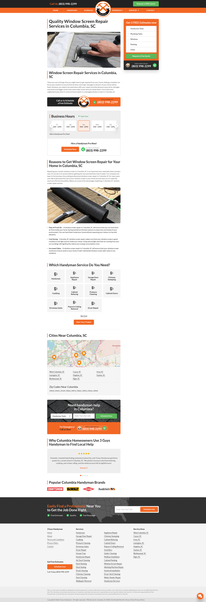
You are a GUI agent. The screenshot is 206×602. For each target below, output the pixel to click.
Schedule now (60, 567)
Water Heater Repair (112, 577)
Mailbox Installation (112, 557)
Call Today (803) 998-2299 (58, 572)
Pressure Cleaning (83, 543)
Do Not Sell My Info (117, 600)
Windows (134, 39)
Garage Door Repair (84, 536)
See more (83, 316)
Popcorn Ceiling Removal (114, 546)
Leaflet (118, 366)
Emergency (117, 10)
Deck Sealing (81, 567)
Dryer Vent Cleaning (112, 574)
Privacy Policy (52, 543)
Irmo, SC (100, 372)
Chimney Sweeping (111, 536)
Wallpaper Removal (83, 581)
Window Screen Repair (113, 564)
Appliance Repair (110, 533)
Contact (150, 10)
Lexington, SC (54, 375)
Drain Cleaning (82, 570)
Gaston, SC (101, 375)
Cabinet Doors (110, 543)
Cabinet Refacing (111, 539)
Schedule (88, 10)
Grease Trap (81, 553)
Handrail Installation (112, 570)
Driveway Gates (82, 546)
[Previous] (51, 126)
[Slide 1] (80, 475)
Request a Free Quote (141, 56)
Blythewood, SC (55, 379)
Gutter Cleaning (110, 553)
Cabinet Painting (110, 560)
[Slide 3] (85, 475)
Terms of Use (130, 600)
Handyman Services (112, 581)
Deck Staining (81, 564)
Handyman (72, 10)
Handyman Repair (83, 557)
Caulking (79, 539)
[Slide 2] (82, 475)
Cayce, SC (77, 372)
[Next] (116, 126)
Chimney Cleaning (83, 574)
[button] (83, 353)
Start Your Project (83, 322)
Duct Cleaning (81, 577)
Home (55, 10)
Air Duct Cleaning (83, 560)
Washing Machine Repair (114, 567)
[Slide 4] (87, 475)
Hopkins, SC (77, 375)
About (49, 536)
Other (132, 50)
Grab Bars (108, 550)
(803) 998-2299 (107, 102)
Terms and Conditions (55, 539)
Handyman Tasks (137, 28)
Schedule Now (70, 149)
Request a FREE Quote (146, 4)
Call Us (63, 3)
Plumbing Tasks (136, 34)
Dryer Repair (81, 550)
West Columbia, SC (56, 372)
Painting (133, 44)
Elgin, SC (76, 379)
